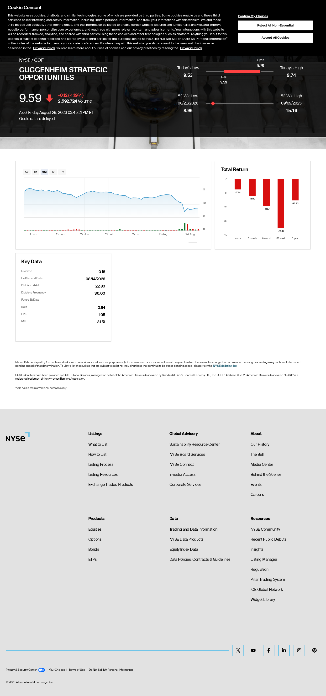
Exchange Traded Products (110, 484)
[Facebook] (268, 650)
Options (94, 539)
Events (256, 484)
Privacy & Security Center (21, 670)
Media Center (262, 464)
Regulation (259, 569)
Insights (257, 549)
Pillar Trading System (268, 579)
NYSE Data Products (186, 539)
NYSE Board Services (187, 454)
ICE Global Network (267, 589)
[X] (238, 650)
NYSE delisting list (225, 366)
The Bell (257, 454)
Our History (260, 444)
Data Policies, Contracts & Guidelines (199, 559)
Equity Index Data (183, 549)
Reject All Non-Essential (275, 25)
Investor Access (182, 474)
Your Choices (57, 670)
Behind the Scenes (266, 474)
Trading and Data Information (193, 529)
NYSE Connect (181, 464)
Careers (257, 494)
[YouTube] (253, 650)
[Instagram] (299, 650)
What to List (97, 444)
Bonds (93, 549)
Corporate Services (185, 484)
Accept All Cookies (275, 38)
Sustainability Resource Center (194, 444)
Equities (94, 529)
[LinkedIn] (284, 650)
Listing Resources (103, 474)
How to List (97, 454)
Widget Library (263, 599)
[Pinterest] (314, 650)
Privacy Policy (44, 48)
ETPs (92, 559)
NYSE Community (265, 529)
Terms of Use (77, 670)
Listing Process (100, 464)
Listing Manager (264, 559)
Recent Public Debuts (268, 539)
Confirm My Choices (253, 16)
